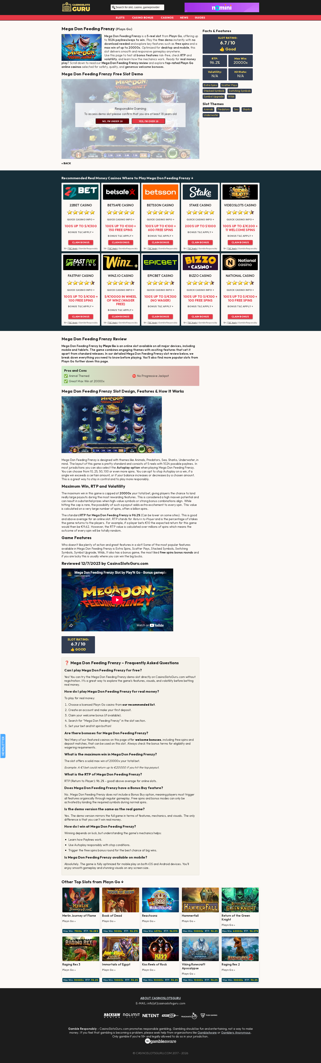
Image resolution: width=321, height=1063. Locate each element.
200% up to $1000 (200, 226)
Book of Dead (112, 915)
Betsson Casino (160, 205)
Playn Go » (69, 921)
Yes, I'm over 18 (148, 121)
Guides (200, 17)
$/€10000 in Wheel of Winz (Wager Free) (120, 300)
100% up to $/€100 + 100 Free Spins (81, 298)
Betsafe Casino (121, 205)
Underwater (211, 115)
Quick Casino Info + (80, 219)
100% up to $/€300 (81, 226)
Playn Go (124, 29)
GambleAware (207, 1032)
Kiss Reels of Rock (154, 964)
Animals (208, 109)
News (184, 17)
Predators (224, 109)
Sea (236, 109)
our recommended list (138, 704)
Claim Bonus (81, 242)
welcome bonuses (148, 740)
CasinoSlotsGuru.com (154, 1053)
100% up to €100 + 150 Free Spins (120, 228)
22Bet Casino (81, 205)
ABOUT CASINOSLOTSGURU (160, 998)
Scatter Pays (229, 85)
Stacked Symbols (214, 90)
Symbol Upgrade (214, 96)
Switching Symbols (240, 90)
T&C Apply (73, 248)
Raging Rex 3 (71, 964)
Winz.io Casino (120, 276)
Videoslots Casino (240, 205)
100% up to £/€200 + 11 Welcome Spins (240, 228)
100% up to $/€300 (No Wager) (160, 298)
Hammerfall (190, 915)
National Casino (240, 276)
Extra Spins (210, 85)
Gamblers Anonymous (236, 1032)
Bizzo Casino (200, 276)
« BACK (66, 163)
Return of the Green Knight (236, 917)
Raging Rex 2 (231, 964)
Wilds (231, 96)
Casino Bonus (142, 17)
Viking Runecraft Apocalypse (193, 966)
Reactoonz (149, 915)
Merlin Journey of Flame (79, 915)
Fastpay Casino (81, 276)
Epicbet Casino (160, 276)
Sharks (247, 109)
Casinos (167, 17)
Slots (120, 17)
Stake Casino (200, 205)
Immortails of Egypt (116, 964)
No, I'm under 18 (112, 121)
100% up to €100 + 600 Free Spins (160, 228)
